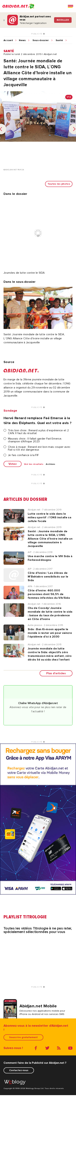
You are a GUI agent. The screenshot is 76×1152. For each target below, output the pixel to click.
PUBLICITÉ (37, 34)
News (22, 40)
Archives (50, 464)
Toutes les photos (59, 183)
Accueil (8, 40)
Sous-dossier (41, 40)
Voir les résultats (33, 464)
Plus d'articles (56, 673)
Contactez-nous (18, 1070)
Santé (59, 40)
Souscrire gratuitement (23, 1037)
